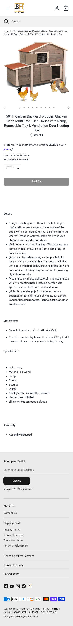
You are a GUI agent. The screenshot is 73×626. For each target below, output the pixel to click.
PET (43, 612)
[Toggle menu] (7, 8)
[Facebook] (6, 585)
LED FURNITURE (11, 609)
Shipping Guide (12, 523)
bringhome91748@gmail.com (18, 489)
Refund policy (11, 574)
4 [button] (32, 107)
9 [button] (53, 107)
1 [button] (19, 108)
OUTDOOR (33, 612)
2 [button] (24, 107)
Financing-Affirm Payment (19, 556)
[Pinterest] (24, 585)
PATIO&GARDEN (19, 612)
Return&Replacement (16, 545)
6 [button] (41, 107)
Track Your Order (13, 540)
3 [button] (28, 107)
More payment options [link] (36, 200)
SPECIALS (51, 612)
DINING (55, 609)
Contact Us (10, 512)
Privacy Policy (12, 529)
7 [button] (45, 107)
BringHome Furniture (28, 617)
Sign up (16, 480)
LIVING (7, 612)
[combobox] (12, 168)
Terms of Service (14, 565)
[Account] (56, 6)
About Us (9, 506)
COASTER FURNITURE (30, 609)
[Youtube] (12, 585)
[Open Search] (6, 21)
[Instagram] (18, 585)
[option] (36, 72)
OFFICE (46, 609)
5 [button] (36, 107)
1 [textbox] (6, 169)
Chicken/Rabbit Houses (19, 155)
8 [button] (49, 107)
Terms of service (13, 535)
